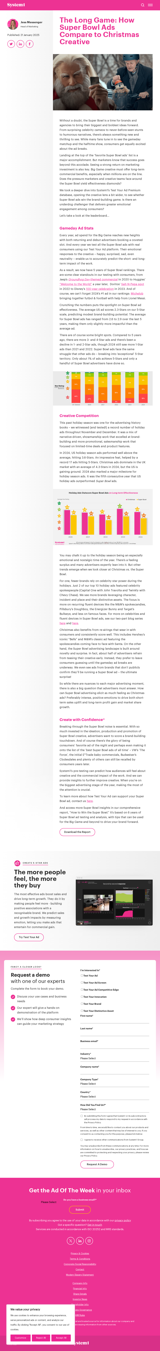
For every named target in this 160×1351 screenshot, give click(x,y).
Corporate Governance (80, 1310)
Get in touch (94, 1225)
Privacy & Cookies (80, 1254)
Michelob (137, 293)
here (62, 623)
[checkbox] (114, 994)
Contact (80, 1270)
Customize (20, 1338)
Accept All (61, 1338)
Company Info (79, 1283)
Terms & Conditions (80, 1259)
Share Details (80, 1294)
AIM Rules (80, 1315)
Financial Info (80, 1289)
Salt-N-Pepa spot (132, 284)
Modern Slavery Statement (80, 1275)
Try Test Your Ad (29, 937)
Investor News (80, 1299)
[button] (142, 5)
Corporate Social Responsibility (80, 1264)
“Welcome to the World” (76, 284)
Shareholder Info (80, 1305)
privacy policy (123, 1220)
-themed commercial (93, 279)
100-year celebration (100, 289)
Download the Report (77, 832)
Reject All (41, 1338)
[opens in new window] (71, 1241)
